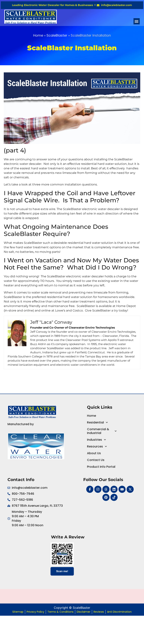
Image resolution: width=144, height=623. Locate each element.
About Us (94, 453)
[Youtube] (122, 489)
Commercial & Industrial (98, 431)
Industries (94, 440)
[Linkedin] (114, 489)
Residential (95, 422)
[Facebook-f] (89, 489)
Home (38, 35)
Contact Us (95, 460)
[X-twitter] (130, 489)
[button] (137, 21)
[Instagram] (97, 489)
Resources (95, 446)
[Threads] (106, 489)
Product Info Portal (101, 467)
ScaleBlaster (56, 35)
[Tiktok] (114, 497)
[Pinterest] (106, 497)
